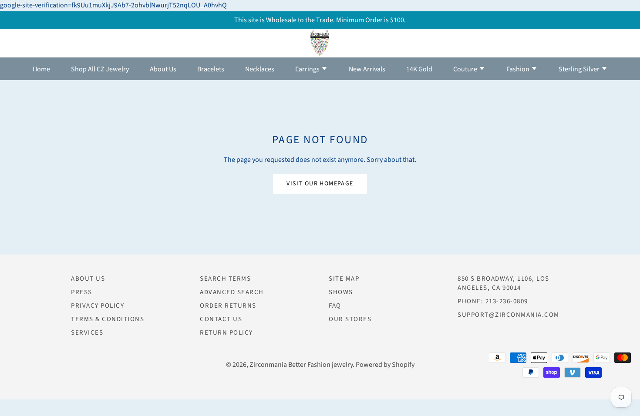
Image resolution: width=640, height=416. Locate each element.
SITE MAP (344, 278)
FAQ (335, 305)
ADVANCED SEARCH (232, 292)
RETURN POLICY (226, 332)
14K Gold (419, 69)
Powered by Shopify (385, 364)
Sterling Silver (580, 69)
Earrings (308, 69)
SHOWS (341, 292)
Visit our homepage (319, 183)
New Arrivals (367, 69)
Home (41, 69)
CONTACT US (221, 319)
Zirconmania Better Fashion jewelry (301, 364)
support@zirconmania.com (508, 314)
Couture (465, 69)
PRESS (81, 292)
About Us (163, 69)
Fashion (518, 69)
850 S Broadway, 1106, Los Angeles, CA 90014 (503, 283)
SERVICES (87, 332)
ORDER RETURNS (228, 305)
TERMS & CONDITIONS (107, 319)
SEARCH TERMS (225, 278)
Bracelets (210, 69)
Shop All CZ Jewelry (100, 69)
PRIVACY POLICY (97, 305)
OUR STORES (350, 319)
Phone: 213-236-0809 (493, 301)
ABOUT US (88, 278)
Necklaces (259, 69)
